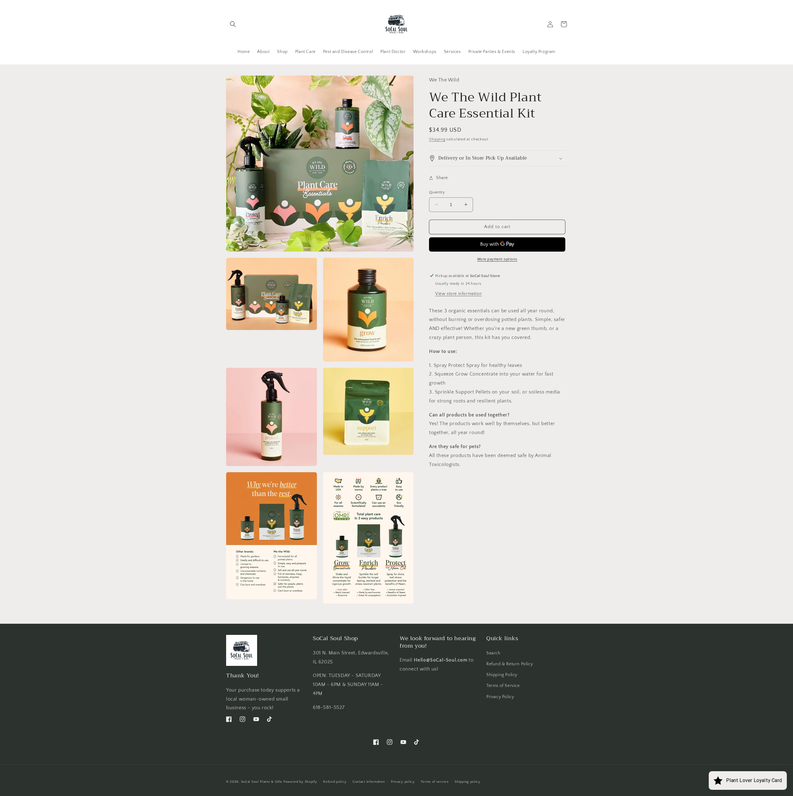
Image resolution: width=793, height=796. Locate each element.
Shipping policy (467, 781)
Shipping (437, 139)
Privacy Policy (500, 696)
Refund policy (334, 781)
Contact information (369, 781)
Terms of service (435, 781)
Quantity (437, 192)
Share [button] (442, 177)
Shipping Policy (501, 674)
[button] (233, 24)
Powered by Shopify (300, 782)
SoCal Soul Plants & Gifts (262, 782)
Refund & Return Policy (509, 663)
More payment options (497, 259)
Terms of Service (503, 685)
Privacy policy (403, 781)
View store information (458, 293)
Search (493, 652)
